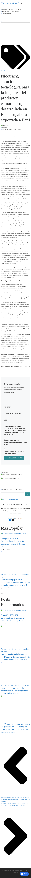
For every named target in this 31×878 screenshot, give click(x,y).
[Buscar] (27, 494)
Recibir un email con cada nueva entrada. (13, 452)
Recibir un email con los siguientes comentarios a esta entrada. (15, 443)
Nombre (7, 407)
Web (5, 420)
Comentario (9, 393)
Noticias (3, 70)
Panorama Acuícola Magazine (14, 870)
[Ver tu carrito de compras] (25, 3)
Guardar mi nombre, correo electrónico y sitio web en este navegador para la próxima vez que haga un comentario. (15, 431)
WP (10, 875)
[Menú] (29, 3)
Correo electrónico (12, 413)
